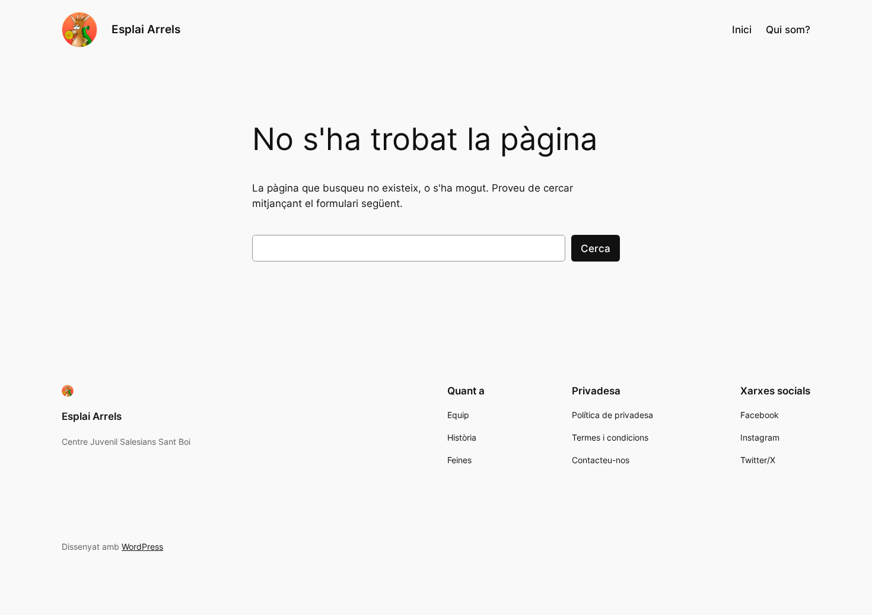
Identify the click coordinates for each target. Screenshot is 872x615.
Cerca (595, 248)
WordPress (142, 546)
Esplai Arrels (146, 29)
